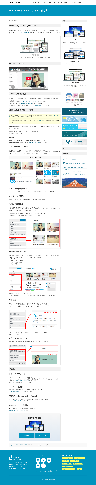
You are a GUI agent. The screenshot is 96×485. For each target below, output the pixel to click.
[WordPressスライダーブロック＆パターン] (74, 119)
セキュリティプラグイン (69, 469)
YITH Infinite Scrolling (26, 103)
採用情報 (11, 464)
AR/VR (19, 469)
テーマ (23, 2)
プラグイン (28, 2)
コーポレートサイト (80, 458)
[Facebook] (43, 465)
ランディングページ (68, 458)
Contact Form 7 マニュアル (22, 380)
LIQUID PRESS (14, 2)
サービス (11, 462)
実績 (16, 462)
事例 (50, 2)
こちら (15, 334)
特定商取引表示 (24, 464)
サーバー (40, 2)
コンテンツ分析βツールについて (17, 391)
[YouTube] (48, 460)
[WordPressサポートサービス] (74, 111)
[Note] (37, 465)
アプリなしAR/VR (67, 463)
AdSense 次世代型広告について (17, 410)
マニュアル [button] (59, 2)
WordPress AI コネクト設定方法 (69, 159)
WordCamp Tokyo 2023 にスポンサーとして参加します (74, 174)
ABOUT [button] (66, 2)
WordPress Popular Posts (29, 101)
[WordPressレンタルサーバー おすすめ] (74, 134)
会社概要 (20, 462)
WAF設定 (41, 120)
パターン (46, 2)
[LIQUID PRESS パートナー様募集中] (74, 142)
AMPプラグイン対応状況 (15, 400)
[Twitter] (37, 460)
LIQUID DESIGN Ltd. (50, 479)
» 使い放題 (26, 435)
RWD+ (24, 469)
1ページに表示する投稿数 (36, 105)
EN (80, 2)
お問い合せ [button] (73, 2)
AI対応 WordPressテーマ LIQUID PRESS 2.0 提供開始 (74, 163)
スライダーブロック (68, 466)
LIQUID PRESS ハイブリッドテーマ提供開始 (72, 170)
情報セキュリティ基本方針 (15, 466)
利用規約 (17, 464)
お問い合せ (27, 462)
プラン (34, 2)
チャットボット (74, 460)
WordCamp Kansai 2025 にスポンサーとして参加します (74, 166)
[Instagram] (43, 460)
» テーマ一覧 (42, 435)
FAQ (54, 2)
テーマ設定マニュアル (34, 142)
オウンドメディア (78, 463)
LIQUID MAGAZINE (24, 32)
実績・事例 (65, 460)
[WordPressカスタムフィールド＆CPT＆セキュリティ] (74, 127)
